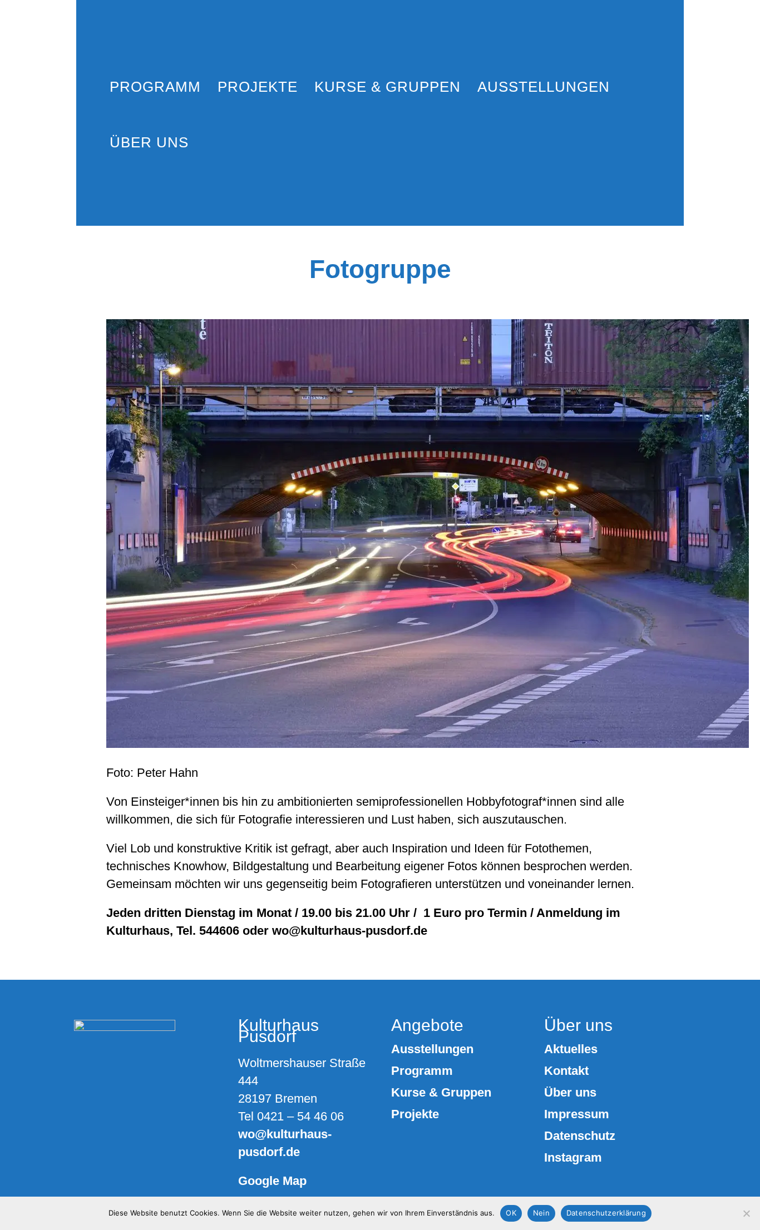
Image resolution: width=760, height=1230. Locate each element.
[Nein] (746, 1213)
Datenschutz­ (579, 1136)
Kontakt (566, 1071)
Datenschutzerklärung (606, 1212)
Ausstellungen (432, 1049)
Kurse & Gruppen (441, 1093)
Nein (541, 1212)
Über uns (570, 1093)
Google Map (272, 1181)
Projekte (415, 1114)
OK (511, 1212)
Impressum (576, 1114)
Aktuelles (571, 1049)
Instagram (573, 1158)
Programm (422, 1071)
